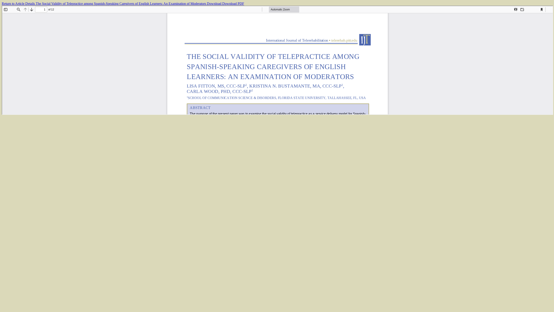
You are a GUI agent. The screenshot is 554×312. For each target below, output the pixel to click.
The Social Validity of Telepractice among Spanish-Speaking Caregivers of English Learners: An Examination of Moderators (121, 3)
